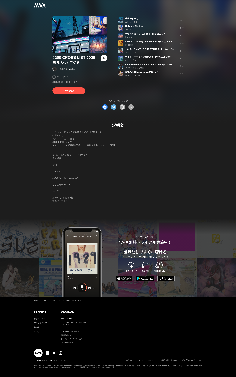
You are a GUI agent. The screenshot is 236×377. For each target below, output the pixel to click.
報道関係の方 (66, 335)
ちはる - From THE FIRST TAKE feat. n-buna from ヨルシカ (155, 49)
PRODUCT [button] (40, 312)
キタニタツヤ (131, 52)
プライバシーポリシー (146, 360)
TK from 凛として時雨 (134, 67)
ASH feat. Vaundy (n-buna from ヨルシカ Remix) (149, 41)
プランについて (40, 323)
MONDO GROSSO (133, 75)
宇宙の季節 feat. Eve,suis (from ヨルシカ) (145, 33)
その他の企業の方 (67, 342)
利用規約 (129, 360)
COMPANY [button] (67, 312)
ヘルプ (37, 331)
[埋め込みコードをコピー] (131, 107)
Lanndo (128, 37)
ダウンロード (39, 318)
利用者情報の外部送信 (168, 360)
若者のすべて (131, 18)
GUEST (73, 68)
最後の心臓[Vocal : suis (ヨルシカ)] (142, 71)
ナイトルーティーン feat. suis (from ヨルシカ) (148, 56)
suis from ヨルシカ (133, 21)
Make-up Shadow (134, 26)
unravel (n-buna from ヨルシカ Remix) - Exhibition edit (153, 64)
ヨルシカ (129, 29)
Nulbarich (129, 44)
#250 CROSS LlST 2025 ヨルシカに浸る (66, 300)
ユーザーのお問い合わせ (70, 331)
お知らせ (38, 327)
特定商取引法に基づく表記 (192, 360)
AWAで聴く (69, 90)
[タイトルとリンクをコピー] (122, 107)
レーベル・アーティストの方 (71, 339)
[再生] (104, 58)
